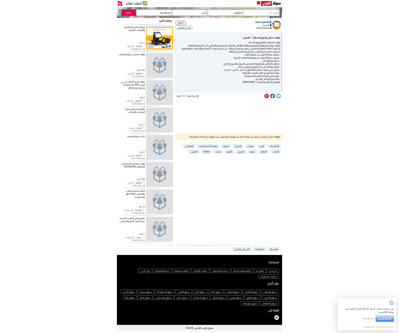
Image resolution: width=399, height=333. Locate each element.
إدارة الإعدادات (367, 318)
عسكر (138, 237)
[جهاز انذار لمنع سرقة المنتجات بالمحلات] (159, 120)
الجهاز (264, 151)
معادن (250, 146)
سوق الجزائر (218, 297)
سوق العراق (252, 297)
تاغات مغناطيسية (136, 136)
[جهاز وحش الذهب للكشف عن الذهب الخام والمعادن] (159, 229)
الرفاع (139, 128)
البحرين (237, 146)
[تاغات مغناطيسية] (159, 147)
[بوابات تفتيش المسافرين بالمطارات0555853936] (159, 174)
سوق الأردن (129, 292)
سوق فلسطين (164, 297)
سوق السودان (200, 297)
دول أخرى (145, 270)
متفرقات (259, 249)
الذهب (275, 151)
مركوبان (138, 101)
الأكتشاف (274, 146)
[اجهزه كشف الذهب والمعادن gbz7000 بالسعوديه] (159, 202)
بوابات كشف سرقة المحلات (131, 54)
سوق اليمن (184, 292)
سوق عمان (182, 297)
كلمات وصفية (181, 270)
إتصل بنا (260, 270)
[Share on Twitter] (279, 97)
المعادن (189, 146)
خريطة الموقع (162, 270)
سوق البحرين (270, 297)
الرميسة (138, 210)
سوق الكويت (232, 292)
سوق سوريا (146, 292)
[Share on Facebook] (273, 97)
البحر (262, 146)
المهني (194, 151)
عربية (252, 151)
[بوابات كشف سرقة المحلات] (159, 65)
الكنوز (229, 151)
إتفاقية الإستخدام (242, 270)
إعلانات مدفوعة (269, 276)
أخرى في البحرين (242, 249)
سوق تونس (235, 297)
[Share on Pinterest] (267, 97)
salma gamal (262, 22)
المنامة (138, 46)
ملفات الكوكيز (200, 270)
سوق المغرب (251, 292)
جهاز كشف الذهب (208, 146)
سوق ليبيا (130, 297)
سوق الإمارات (270, 292)
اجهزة (226, 146)
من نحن (273, 270)
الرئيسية (274, 249)
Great (206, 151)
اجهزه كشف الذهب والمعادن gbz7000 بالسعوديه (135, 194)
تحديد (218, 151)
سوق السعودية (165, 292)
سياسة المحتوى (220, 270)
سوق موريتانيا (250, 303)
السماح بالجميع (384, 318)
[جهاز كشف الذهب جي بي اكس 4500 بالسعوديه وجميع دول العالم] (159, 92)
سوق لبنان (200, 292)
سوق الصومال (269, 303)
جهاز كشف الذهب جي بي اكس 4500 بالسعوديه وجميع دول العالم (133, 84)
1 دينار (181, 23)
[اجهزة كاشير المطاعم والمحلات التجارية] (159, 49)
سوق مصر (215, 292)
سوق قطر (145, 297)
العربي (241, 151)
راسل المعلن (184, 27)
